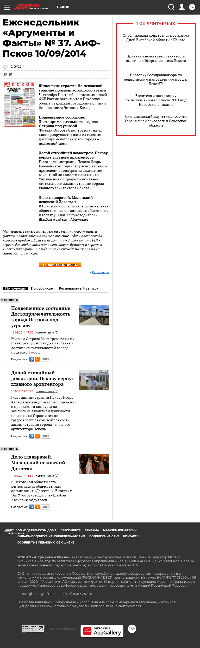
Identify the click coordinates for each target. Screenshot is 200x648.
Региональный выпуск (78, 288)
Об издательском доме (36, 530)
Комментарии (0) (47, 332)
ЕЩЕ (45, 359)
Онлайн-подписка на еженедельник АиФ (51, 536)
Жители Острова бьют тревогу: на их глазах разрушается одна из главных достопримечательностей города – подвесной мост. (42, 345)
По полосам (15, 288)
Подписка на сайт (104, 536)
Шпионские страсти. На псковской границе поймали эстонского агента (72, 88)
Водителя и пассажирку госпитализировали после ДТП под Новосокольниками (155, 100)
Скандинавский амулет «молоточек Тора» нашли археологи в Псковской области (156, 120)
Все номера (100, 272)
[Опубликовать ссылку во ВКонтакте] (31, 359)
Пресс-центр (70, 530)
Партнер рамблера (62, 628)
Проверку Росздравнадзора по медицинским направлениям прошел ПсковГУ (156, 79)
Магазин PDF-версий (119, 530)
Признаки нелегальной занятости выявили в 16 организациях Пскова (156, 58)
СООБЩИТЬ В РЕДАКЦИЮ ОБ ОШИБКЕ (45, 542)
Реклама (92, 530)
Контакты (131, 536)
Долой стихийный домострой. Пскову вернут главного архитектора (73, 155)
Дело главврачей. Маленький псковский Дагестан (66, 199)
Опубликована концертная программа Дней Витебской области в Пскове (156, 37)
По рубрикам (42, 288)
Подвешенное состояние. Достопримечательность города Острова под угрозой (68, 121)
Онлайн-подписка (60, 265)
